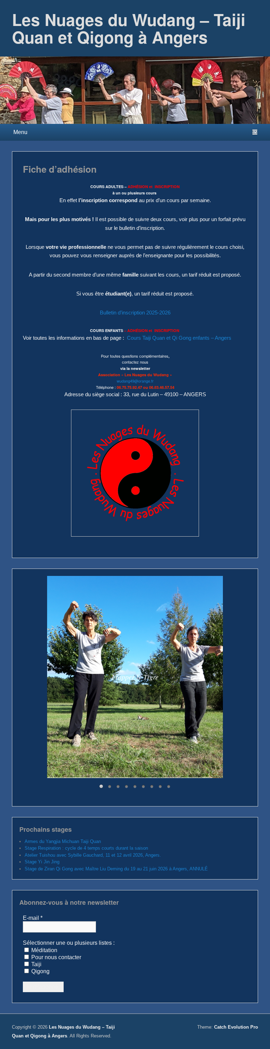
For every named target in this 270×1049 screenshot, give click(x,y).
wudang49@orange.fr (135, 381)
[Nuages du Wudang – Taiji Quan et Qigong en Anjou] (135, 90)
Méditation (43, 950)
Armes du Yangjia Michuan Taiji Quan (63, 841)
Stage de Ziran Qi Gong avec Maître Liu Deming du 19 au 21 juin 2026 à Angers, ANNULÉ (116, 868)
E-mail (33, 918)
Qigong (40, 971)
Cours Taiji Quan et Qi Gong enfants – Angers (179, 338)
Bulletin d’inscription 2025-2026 (135, 313)
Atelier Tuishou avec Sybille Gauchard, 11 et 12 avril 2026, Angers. (93, 855)
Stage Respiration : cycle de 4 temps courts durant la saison (86, 848)
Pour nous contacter (55, 957)
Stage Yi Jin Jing (42, 861)
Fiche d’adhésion (60, 168)
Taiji (35, 964)
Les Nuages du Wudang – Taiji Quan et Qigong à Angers (128, 28)
